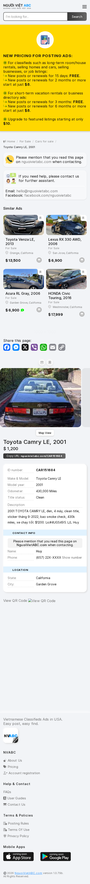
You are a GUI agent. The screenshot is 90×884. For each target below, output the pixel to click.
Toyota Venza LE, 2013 (20, 241)
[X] (25, 347)
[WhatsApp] (43, 347)
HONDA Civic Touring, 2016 (59, 295)
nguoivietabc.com (36, 162)
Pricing (13, 767)
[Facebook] (6, 347)
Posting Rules (18, 823)
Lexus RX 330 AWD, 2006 (64, 241)
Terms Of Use (18, 830)
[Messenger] (15, 347)
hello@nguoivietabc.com (37, 191)
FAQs (7, 792)
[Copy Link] (61, 347)
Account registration (24, 773)
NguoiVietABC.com (28, 873)
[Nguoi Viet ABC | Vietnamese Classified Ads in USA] (19, 8)
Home (11, 141)
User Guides (16, 798)
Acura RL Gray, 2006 (22, 293)
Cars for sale (44, 141)
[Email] (52, 347)
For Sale (25, 141)
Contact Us (16, 804)
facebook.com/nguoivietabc (47, 195)
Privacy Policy (18, 836)
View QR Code (15, 600)
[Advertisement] (45, 661)
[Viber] (34, 347)
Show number (72, 557)
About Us (15, 760)
